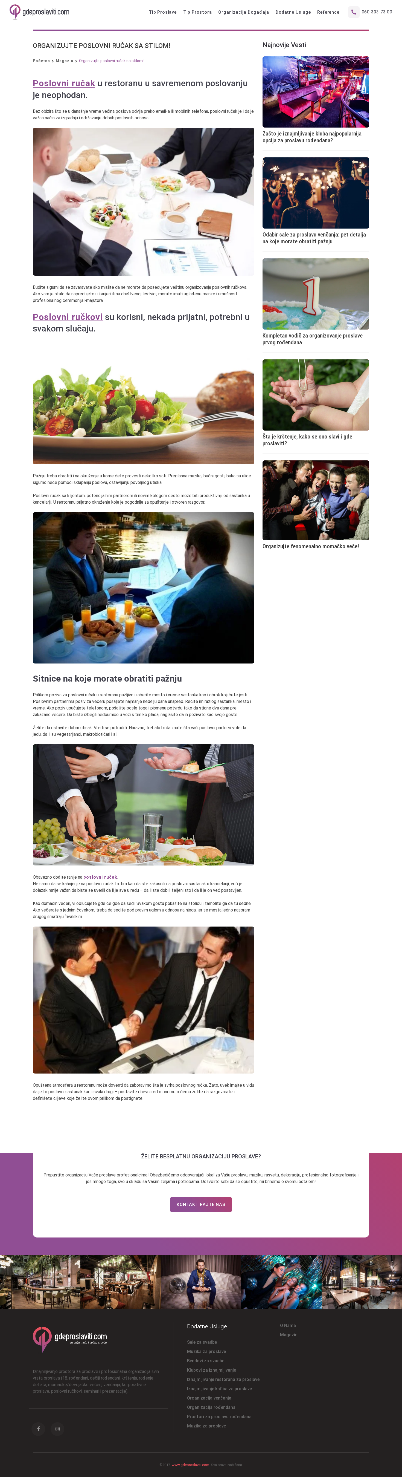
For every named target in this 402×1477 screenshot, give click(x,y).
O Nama (288, 1325)
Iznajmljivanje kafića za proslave (219, 1388)
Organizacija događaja (243, 12)
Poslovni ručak (64, 83)
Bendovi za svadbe (205, 1360)
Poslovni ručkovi (68, 317)
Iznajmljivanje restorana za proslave (223, 1379)
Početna (41, 61)
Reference (328, 12)
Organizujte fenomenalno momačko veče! (311, 546)
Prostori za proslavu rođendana (219, 1416)
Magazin (64, 61)
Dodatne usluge (293, 12)
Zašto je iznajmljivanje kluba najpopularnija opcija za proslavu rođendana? (312, 137)
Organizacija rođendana (211, 1407)
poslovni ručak (100, 877)
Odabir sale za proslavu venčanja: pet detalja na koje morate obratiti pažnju (314, 238)
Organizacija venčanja (209, 1398)
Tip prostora (197, 12)
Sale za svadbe (202, 1342)
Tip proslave (163, 12)
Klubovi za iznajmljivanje (211, 1370)
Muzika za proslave (206, 1351)
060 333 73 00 (377, 12)
